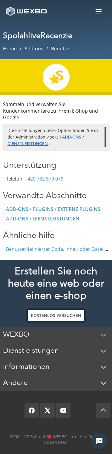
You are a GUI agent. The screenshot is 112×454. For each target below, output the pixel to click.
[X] (47, 410)
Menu (98, 11)
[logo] (27, 11)
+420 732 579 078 (44, 178)
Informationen (26, 367)
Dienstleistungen (31, 351)
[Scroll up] (103, 410)
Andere (15, 383)
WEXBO (16, 334)
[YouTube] (63, 410)
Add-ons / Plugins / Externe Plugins (53, 209)
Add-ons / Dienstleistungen (42, 218)
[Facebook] (31, 410)
